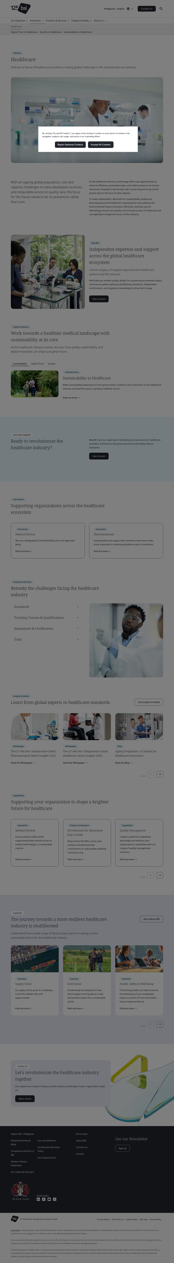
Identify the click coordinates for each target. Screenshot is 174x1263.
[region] (88, 139)
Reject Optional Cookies (70, 144)
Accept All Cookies (101, 144)
